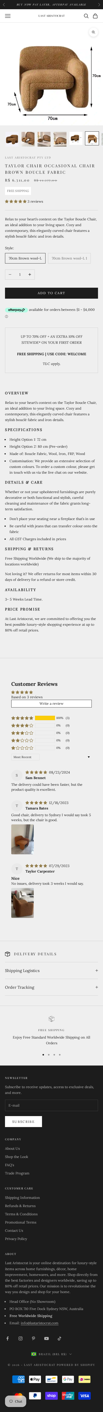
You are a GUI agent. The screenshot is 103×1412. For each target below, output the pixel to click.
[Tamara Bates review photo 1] (22, 839)
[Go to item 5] (76, 138)
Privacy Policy (16, 1238)
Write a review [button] (52, 703)
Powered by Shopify (76, 1365)
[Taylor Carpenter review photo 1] (22, 903)
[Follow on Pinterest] (33, 1338)
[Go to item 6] (92, 138)
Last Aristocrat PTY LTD (28, 157)
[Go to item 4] (60, 139)
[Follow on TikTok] (59, 1338)
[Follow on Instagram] (20, 1338)
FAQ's (9, 1165)
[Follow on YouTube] (46, 1338)
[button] (16, 201)
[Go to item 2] (28, 139)
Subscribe (23, 1122)
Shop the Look (16, 1156)
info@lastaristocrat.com (39, 1323)
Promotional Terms (20, 1222)
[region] (51, 1031)
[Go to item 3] (44, 139)
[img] (37, 772)
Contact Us (14, 1230)
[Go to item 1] (12, 139)
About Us (12, 1148)
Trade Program (17, 1173)
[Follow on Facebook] (7, 1338)
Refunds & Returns (20, 1206)
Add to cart (52, 293)
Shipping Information (22, 1197)
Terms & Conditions (21, 1214)
